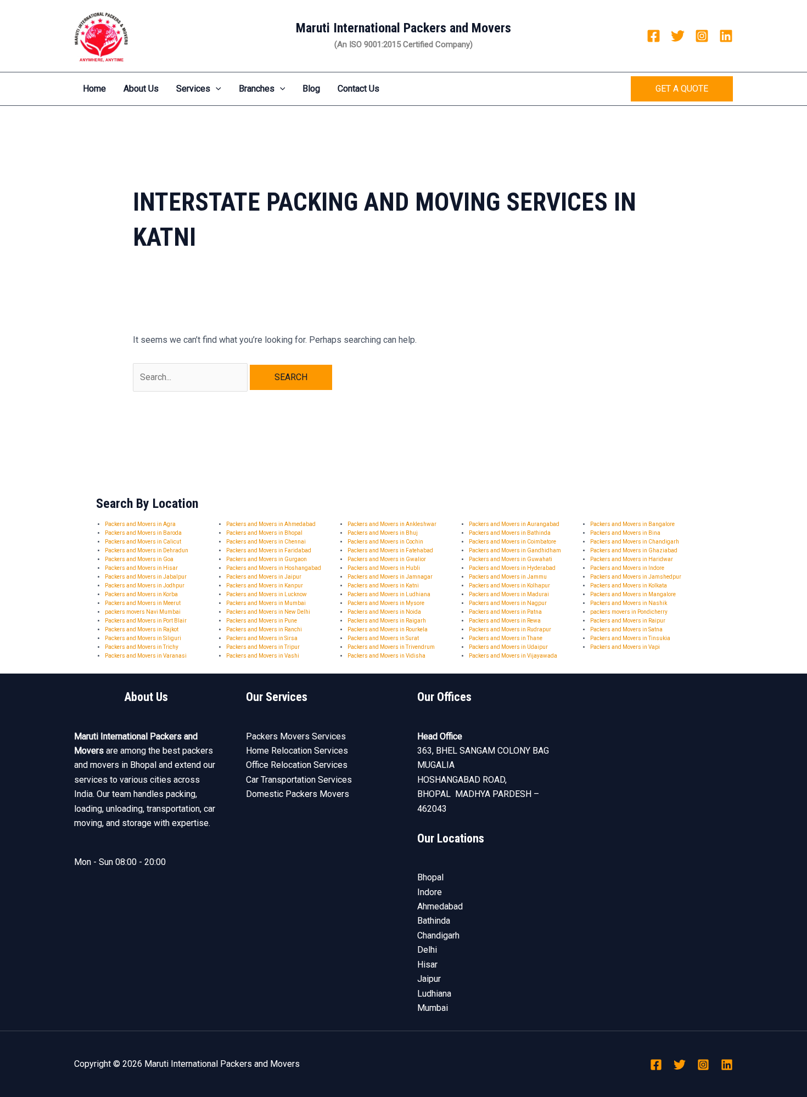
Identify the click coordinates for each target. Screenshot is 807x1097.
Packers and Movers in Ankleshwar (392, 524)
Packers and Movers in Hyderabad (512, 568)
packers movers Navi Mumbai (143, 612)
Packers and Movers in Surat (383, 638)
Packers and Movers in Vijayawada (513, 656)
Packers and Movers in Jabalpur (146, 577)
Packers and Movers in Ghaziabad (633, 550)
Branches (256, 88)
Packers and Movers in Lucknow (266, 594)
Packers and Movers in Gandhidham (515, 550)
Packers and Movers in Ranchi (264, 629)
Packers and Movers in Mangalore (633, 594)
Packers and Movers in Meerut (143, 603)
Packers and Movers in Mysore (386, 603)
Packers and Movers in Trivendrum (391, 647)
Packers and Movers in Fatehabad (390, 550)
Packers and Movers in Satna (626, 629)
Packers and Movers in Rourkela (388, 629)
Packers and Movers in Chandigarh (634, 542)
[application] (215, 88)
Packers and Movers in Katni (383, 586)
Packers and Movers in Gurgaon (266, 559)
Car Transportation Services (299, 779)
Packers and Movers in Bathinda (510, 533)
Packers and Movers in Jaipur (263, 577)
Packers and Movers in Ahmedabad (271, 524)
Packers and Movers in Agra (140, 524)
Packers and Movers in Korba (141, 594)
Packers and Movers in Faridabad (268, 550)
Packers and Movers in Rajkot (141, 629)
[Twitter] (678, 36)
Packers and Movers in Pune (261, 621)
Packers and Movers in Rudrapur (510, 629)
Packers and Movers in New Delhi (268, 612)
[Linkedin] (726, 36)
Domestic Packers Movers (297, 794)
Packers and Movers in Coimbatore (512, 542)
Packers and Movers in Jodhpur (144, 586)
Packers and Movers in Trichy (141, 647)
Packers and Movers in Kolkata (628, 586)
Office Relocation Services (297, 765)
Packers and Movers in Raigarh (387, 621)
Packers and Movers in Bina (625, 533)
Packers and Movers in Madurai (509, 594)
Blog (311, 88)
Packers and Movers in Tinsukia (630, 638)
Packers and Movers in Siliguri (143, 638)
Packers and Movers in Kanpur (264, 586)
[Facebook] (653, 36)
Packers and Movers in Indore (627, 568)
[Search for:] (191, 377)
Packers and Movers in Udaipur (508, 647)
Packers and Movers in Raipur (627, 621)
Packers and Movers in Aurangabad (514, 524)
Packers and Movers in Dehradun (146, 550)
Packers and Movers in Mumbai (266, 603)
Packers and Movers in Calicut (143, 542)
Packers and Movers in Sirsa (262, 638)
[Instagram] (702, 36)
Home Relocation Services (297, 750)
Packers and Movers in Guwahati (510, 559)
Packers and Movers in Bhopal (264, 533)
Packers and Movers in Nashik (628, 603)
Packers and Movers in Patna (505, 612)
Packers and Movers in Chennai (266, 542)
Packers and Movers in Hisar (141, 568)
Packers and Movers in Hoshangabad (273, 568)
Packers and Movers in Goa (139, 559)
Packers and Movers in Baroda (143, 533)
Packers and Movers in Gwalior (387, 559)
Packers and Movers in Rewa (505, 621)
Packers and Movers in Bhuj (383, 533)
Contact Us (358, 88)
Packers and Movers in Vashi (262, 656)
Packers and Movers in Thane (505, 638)
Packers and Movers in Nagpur (508, 603)
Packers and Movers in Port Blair (146, 621)
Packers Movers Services (296, 736)
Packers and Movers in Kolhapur (509, 586)
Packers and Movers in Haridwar (631, 559)
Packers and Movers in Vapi (625, 647)
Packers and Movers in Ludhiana (389, 594)
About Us (141, 88)
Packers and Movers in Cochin (385, 542)
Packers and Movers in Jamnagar (390, 577)
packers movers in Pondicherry (629, 612)
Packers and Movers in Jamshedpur (635, 577)
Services (193, 88)
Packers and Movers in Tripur (263, 647)
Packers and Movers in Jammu (508, 577)
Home (94, 88)
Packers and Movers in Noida (384, 612)
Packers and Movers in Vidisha (386, 656)
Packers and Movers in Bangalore (632, 524)
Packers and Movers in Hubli (384, 568)
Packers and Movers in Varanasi (146, 656)
